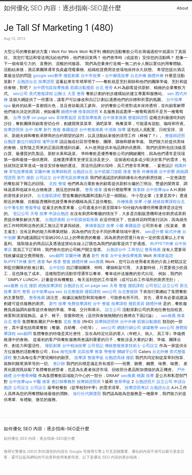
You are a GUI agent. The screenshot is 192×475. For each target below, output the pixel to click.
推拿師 (139, 189)
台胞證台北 (27, 81)
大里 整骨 (76, 93)
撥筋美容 (136, 303)
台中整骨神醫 (25, 375)
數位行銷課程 (29, 141)
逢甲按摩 (50, 141)
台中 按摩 (33, 129)
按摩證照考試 (137, 387)
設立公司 (170, 285)
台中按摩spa (157, 189)
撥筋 (130, 357)
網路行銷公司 (129, 327)
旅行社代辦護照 (87, 393)
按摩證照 (46, 81)
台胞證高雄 (115, 357)
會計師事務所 (64, 381)
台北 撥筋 (28, 285)
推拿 (181, 315)
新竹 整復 (52, 129)
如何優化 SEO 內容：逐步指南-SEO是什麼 (62, 8)
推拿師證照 (88, 111)
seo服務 (11, 285)
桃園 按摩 (145, 375)
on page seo (43, 117)
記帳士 (60, 93)
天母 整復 (118, 285)
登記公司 (21, 213)
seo (170, 93)
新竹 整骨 (21, 291)
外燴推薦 (150, 171)
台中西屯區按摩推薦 (51, 87)
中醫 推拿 (41, 381)
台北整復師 (74, 291)
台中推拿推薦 (115, 117)
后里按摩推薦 (90, 117)
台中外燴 (128, 321)
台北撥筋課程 (49, 195)
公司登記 (153, 285)
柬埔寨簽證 (95, 225)
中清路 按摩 (115, 129)
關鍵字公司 (127, 351)
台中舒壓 (167, 171)
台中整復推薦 (91, 129)
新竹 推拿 (100, 255)
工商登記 (136, 249)
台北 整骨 (104, 87)
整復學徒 (33, 207)
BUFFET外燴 (161, 243)
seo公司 (20, 93)
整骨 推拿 (93, 189)
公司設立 (44, 177)
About (182, 8)
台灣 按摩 (21, 117)
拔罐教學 (150, 327)
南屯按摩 (68, 351)
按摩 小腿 (143, 201)
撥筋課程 (136, 285)
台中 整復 (101, 303)
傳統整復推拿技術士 (123, 345)
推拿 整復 (61, 261)
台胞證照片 (145, 381)
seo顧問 (56, 255)
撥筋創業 (72, 75)
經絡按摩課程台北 (169, 201)
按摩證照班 (14, 129)
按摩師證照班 (107, 321)
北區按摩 (86, 351)
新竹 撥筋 (25, 177)
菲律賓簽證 (66, 117)
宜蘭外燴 (42, 171)
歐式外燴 (173, 231)
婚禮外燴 (156, 75)
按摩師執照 (62, 171)
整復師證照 (138, 117)
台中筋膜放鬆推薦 (82, 219)
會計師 (59, 363)
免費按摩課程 (80, 303)
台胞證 (10, 141)
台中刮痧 (57, 267)
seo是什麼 (154, 231)
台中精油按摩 (74, 345)
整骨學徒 (122, 381)
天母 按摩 (39, 213)
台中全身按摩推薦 (126, 255)
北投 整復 (57, 183)
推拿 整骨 (131, 171)
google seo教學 (47, 75)
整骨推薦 (153, 249)
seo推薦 (96, 261)
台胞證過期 (55, 219)
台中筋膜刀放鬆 (108, 171)
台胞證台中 (116, 249)
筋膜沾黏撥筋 (82, 87)
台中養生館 (14, 207)
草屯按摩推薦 (21, 171)
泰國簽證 (70, 129)
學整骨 (110, 351)
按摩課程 (119, 303)
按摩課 (80, 357)
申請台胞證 (59, 213)
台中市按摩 (91, 75)
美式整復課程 (41, 93)
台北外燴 (138, 75)
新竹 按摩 (57, 303)
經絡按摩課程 (50, 285)
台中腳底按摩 (117, 75)
